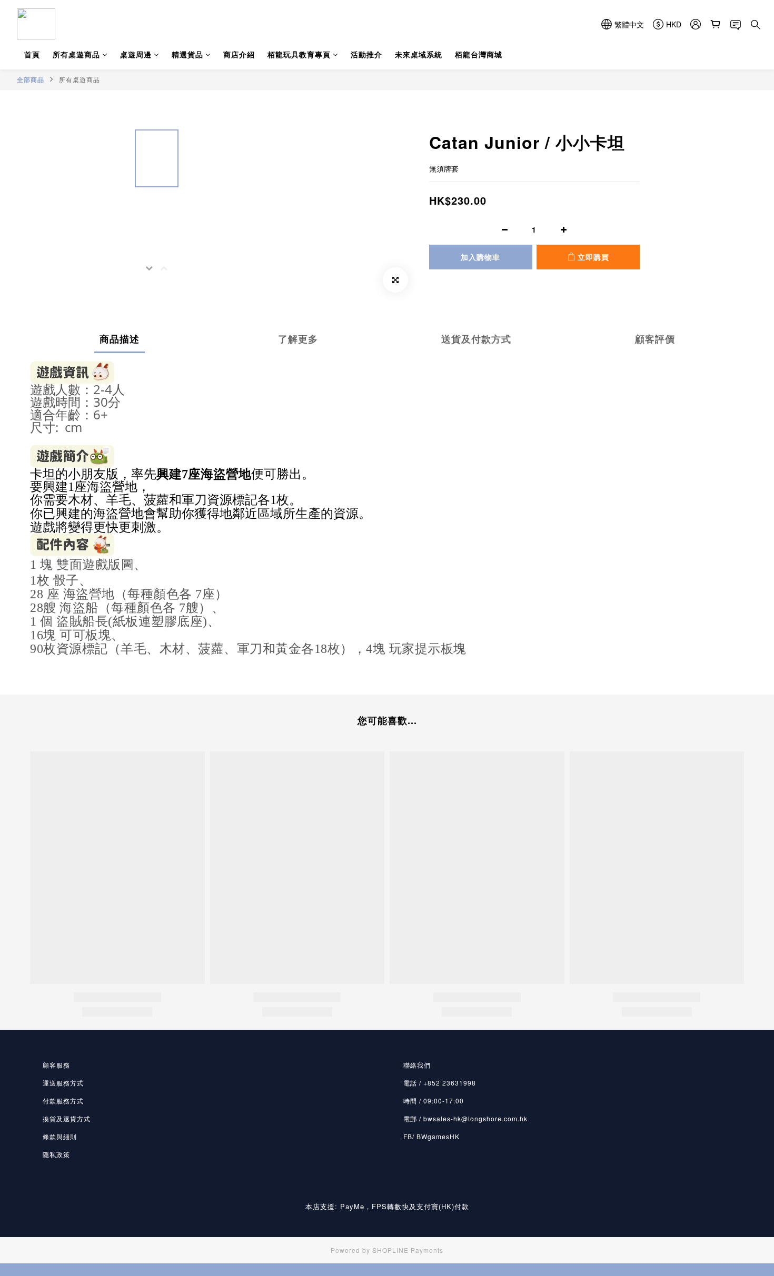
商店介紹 (239, 54)
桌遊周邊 (136, 54)
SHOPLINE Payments (407, 1249)
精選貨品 (187, 54)
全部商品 (30, 79)
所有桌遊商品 (76, 54)
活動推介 (366, 54)
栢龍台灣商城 (478, 54)
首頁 (32, 54)
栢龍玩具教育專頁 (299, 54)
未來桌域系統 (418, 54)
